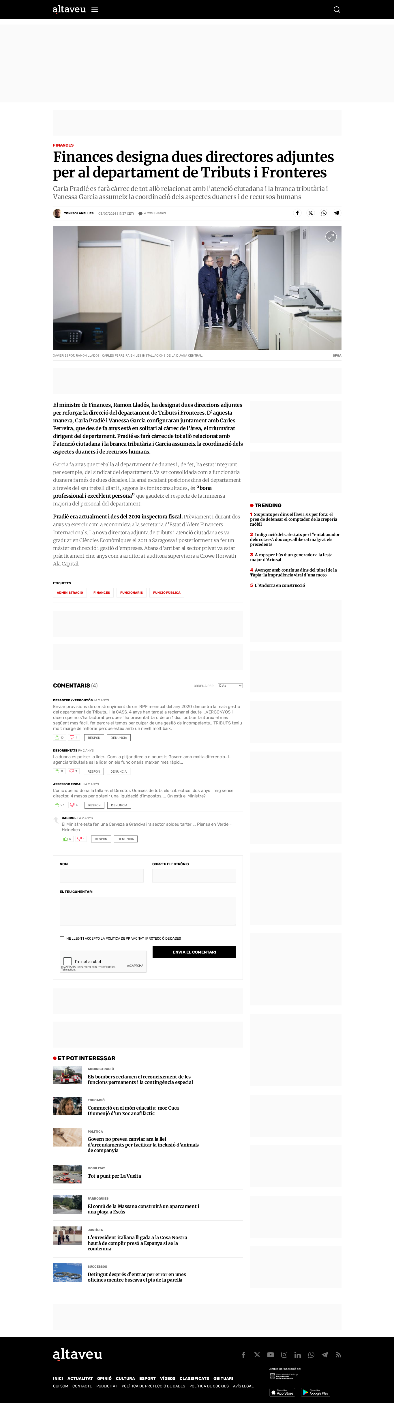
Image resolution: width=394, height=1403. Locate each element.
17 (62, 771)
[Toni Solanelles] (57, 213)
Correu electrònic (170, 864)
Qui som (60, 1386)
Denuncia (119, 738)
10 (62, 737)
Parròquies (98, 1198)
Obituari (223, 1378)
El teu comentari (76, 892)
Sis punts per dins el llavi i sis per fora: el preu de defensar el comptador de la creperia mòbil (293, 519)
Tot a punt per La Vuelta (114, 1176)
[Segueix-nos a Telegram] (325, 1355)
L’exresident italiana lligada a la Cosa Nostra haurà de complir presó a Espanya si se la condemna (137, 1243)
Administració (101, 1069)
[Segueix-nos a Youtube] (270, 1355)
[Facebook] (297, 213)
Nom (63, 864)
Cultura (125, 1378)
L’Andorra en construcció (280, 585)
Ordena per (203, 686)
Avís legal (243, 1386)
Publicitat (106, 1386)
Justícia (95, 1230)
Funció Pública (167, 593)
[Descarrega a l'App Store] (282, 1392)
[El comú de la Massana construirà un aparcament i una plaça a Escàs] (67, 1204)
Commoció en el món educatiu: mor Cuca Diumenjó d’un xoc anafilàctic (133, 1110)
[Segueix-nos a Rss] (338, 1355)
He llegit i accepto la (123, 938)
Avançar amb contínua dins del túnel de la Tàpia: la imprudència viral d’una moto (293, 572)
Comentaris (155, 213)
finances (101, 593)
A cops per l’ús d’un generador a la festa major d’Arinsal (291, 557)
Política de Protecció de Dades (153, 1386)
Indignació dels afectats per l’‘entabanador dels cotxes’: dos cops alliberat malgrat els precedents (295, 539)
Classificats (194, 1378)
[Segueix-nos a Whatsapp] (311, 1355)
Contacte (82, 1386)
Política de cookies (209, 1386)
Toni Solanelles (78, 213)
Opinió (104, 1378)
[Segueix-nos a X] (257, 1355)
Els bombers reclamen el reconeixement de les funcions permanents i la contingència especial (140, 1079)
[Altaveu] (69, 9)
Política (95, 1132)
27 (62, 805)
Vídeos (167, 1378)
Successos (97, 1267)
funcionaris (131, 593)
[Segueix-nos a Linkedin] (297, 1355)
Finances (63, 145)
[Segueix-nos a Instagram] (284, 1355)
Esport (147, 1378)
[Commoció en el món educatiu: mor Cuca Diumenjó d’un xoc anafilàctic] (67, 1106)
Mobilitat (96, 1168)
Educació (96, 1100)
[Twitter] (311, 213)
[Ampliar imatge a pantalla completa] (331, 236)
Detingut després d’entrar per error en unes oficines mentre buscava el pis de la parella (137, 1277)
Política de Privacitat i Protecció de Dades (143, 938)
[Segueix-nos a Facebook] (243, 1355)
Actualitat (80, 1378)
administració (70, 593)
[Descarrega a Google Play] (315, 1392)
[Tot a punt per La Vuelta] (67, 1174)
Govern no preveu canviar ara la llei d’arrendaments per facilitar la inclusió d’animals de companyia (143, 1144)
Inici (58, 1378)
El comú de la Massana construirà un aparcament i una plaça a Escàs (143, 1209)
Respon (94, 738)
